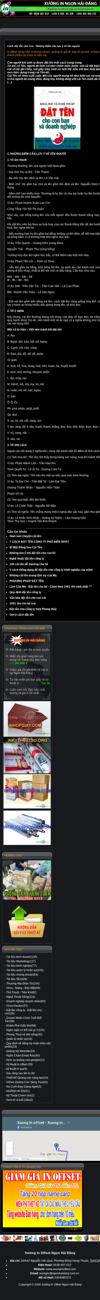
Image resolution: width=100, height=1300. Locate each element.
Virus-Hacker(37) (17, 1005)
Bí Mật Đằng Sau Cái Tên (26, 547)
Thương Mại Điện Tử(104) (23, 983)
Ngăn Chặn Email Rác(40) (23, 1055)
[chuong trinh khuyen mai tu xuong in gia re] (27, 666)
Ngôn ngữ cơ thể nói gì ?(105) (25, 1030)
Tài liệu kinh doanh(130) (21, 957)
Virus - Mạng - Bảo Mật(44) (23, 988)
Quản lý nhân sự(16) (19, 1039)
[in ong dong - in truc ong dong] (27, 828)
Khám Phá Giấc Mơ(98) (21, 1025)
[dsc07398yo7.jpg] (57, 148)
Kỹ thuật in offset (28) (19, 1064)
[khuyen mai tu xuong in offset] (42, 1226)
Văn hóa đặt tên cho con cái (28, 598)
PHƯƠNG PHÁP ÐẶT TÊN (27, 581)
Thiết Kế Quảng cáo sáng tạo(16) (27, 1077)
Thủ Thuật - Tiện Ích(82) (21, 992)
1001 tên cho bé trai (23, 603)
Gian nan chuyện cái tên (25, 536)
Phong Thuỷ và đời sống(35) (24, 1034)
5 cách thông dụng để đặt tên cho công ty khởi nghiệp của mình (51, 569)
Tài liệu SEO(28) (16, 979)
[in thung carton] (27, 791)
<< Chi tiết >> (73, 1229)
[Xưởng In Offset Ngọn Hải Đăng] (50, 16)
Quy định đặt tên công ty (25, 592)
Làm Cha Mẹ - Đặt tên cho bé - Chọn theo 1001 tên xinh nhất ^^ (51, 586)
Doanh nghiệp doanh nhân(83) (26, 1001)
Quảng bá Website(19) (20, 1051)
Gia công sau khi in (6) (20, 1073)
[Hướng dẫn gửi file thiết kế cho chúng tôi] (27, 938)
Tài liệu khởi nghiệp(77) (21, 965)
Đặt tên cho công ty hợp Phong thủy (33, 609)
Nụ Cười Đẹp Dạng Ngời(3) (23, 1086)
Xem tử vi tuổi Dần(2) (19, 1100)
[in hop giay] (27, 719)
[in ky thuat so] (27, 755)
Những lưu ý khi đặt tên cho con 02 (33, 553)
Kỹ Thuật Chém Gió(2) (20, 1095)
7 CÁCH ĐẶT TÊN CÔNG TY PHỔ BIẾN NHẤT (39, 541)
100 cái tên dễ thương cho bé (29, 564)
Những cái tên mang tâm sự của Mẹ (33, 575)
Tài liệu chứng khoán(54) (22, 974)
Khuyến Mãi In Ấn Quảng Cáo (22, 1166)
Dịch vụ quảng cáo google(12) (25, 1060)
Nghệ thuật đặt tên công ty (27, 558)
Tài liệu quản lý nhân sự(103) (24, 970)
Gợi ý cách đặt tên (22, 614)
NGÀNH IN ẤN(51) (18, 1091)
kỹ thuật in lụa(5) (16, 1068)
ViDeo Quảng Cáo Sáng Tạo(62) (27, 1082)
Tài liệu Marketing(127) (21, 961)
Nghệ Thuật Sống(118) (20, 996)
